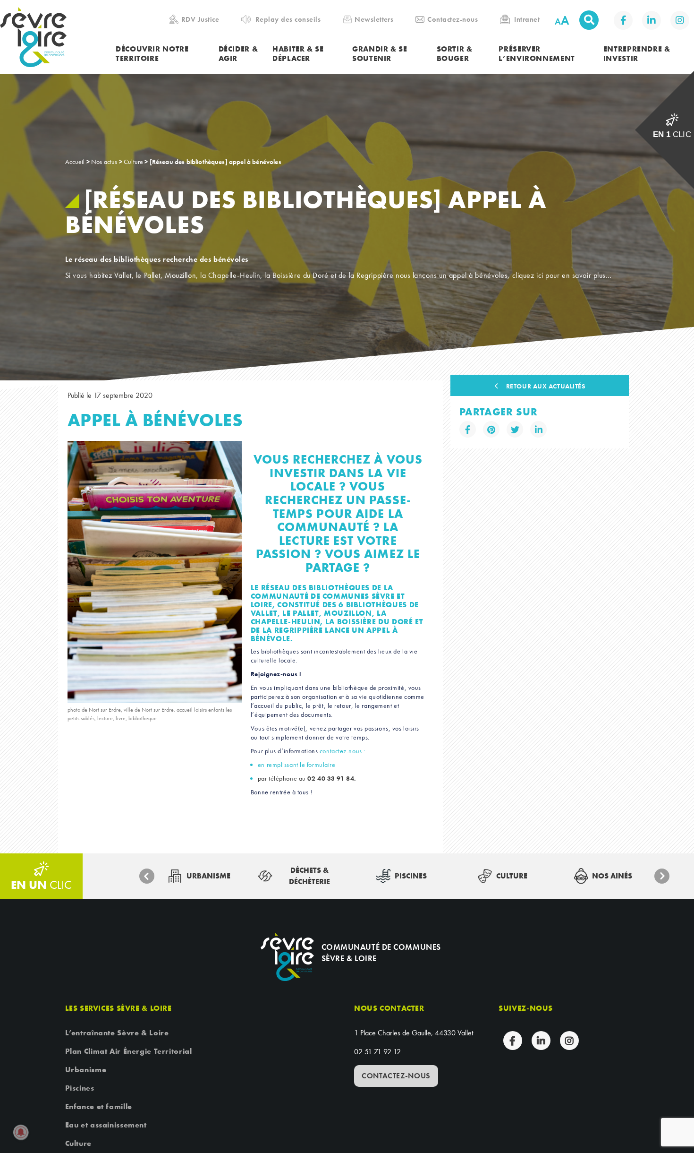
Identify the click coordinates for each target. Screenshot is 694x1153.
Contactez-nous (452, 19)
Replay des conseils (288, 19)
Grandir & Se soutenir (379, 53)
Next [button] (661, 876)
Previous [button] (146, 876)
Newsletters (374, 19)
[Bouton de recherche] (589, 20)
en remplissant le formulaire (297, 764)
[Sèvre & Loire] (287, 957)
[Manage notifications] (20, 1132)
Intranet (527, 19)
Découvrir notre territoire (152, 53)
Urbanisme (86, 1070)
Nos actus (104, 161)
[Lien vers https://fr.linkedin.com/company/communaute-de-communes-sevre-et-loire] (651, 20)
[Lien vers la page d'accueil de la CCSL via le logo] (58, 37)
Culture (133, 161)
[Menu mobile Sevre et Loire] (673, 21)
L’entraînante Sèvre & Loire (117, 1033)
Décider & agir (238, 53)
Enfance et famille (98, 1106)
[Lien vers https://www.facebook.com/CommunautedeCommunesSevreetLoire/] (623, 20)
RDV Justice (200, 19)
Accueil (75, 161)
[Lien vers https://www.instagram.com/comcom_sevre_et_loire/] (679, 20)
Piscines (79, 1088)
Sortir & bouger (455, 53)
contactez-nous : (342, 751)
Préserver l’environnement (537, 53)
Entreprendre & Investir (636, 53)
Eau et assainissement (106, 1125)
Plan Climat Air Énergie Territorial (128, 1051)
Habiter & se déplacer (298, 53)
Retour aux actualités (545, 386)
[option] (199, 876)
